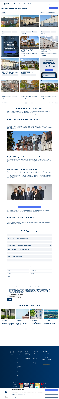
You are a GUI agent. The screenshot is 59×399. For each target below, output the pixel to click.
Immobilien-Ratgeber (33, 320)
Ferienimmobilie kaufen (20, 372)
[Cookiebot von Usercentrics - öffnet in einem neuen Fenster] (6, 397)
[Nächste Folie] (17, 21)
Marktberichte (35, 358)
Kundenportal (26, 353)
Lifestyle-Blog (4, 320)
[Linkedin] (45, 354)
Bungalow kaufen (19, 363)
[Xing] (48, 354)
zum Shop (29, 206)
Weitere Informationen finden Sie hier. (18, 394)
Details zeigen (14, 397)
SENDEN (9, 299)
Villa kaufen (18, 359)
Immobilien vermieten (28, 358)
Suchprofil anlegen (27, 357)
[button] (29, 235)
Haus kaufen (18, 354)
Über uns (34, 353)
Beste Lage (34, 359)
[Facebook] (44, 351)
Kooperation (34, 363)
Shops (34, 354)
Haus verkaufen (11, 354)
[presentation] (29, 235)
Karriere (34, 357)
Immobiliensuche (19, 376)
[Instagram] (46, 351)
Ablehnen (51, 396)
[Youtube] (49, 351)
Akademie (34, 362)
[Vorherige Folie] (2, 21)
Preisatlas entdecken (28, 363)
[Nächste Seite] (32, 103)
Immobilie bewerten (27, 354)
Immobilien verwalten (28, 359)
